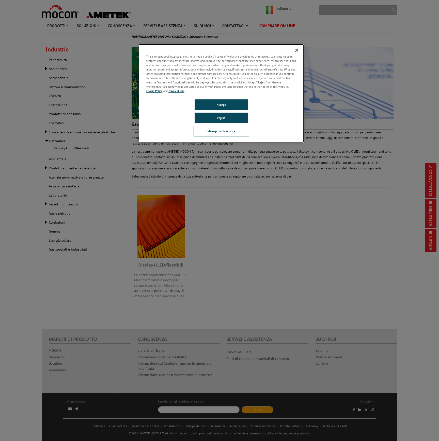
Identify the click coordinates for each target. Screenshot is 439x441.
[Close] (296, 50)
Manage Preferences (221, 131)
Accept (221, 105)
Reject (221, 118)
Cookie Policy (154, 91)
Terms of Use (176, 91)
